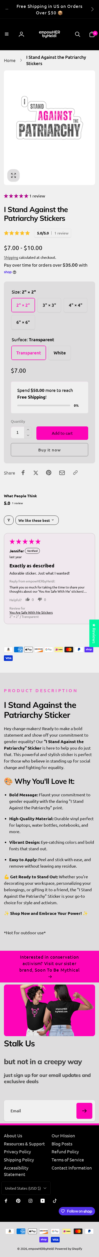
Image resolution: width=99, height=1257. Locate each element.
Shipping (11, 257)
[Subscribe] (84, 1111)
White (60, 353)
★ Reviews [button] (94, 633)
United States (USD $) (23, 1188)
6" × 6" (23, 322)
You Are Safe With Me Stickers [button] (31, 612)
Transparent (28, 353)
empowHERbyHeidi (41, 1249)
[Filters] (9, 520)
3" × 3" (49, 305)
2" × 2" (23, 305)
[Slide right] (92, 9)
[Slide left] (6, 9)
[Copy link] (75, 472)
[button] (7, 34)
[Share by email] (62, 472)
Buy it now (49, 449)
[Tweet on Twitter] (35, 472)
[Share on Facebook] (23, 472)
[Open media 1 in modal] (49, 127)
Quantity (18, 421)
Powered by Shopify (68, 1249)
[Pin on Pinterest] (48, 472)
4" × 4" (75, 305)
